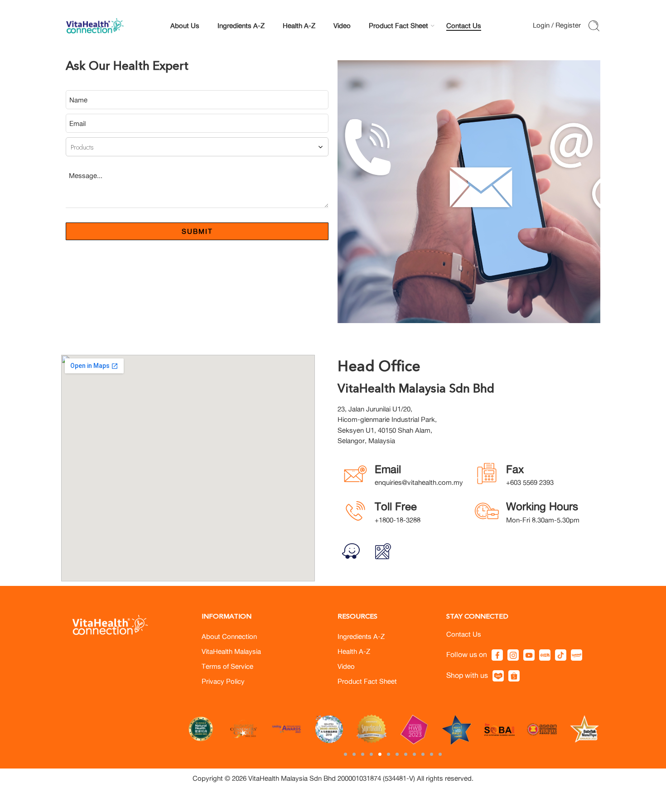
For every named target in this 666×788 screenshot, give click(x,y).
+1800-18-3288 (397, 520)
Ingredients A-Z (241, 25)
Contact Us (463, 25)
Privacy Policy (223, 681)
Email (388, 469)
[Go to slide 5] (379, 754)
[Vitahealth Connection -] (95, 26)
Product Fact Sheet (398, 25)
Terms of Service (227, 666)
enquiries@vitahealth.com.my (419, 482)
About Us (184, 25)
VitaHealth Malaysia (231, 651)
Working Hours (542, 506)
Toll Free (396, 506)
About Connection (229, 636)
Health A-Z (299, 25)
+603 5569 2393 (530, 482)
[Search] (594, 25)
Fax (515, 469)
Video (342, 25)
